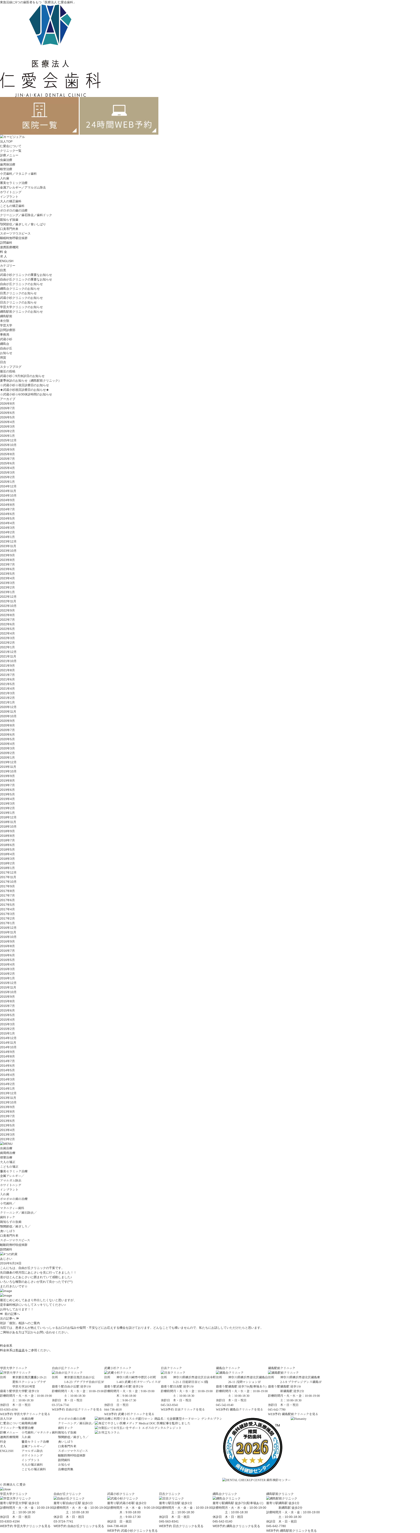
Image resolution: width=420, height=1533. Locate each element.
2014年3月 (7, 1079)
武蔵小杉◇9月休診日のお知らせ (22, 376)
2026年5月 (7, 417)
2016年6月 (7, 955)
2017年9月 (7, 886)
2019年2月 (7, 808)
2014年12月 (8, 1038)
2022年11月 (8, 601)
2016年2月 (7, 973)
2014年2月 (7, 1084)
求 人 (3, 256)
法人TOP (6, 141)
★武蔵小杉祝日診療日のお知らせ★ (24, 389)
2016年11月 (8, 932)
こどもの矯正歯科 (12, 206)
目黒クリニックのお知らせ (18, 293)
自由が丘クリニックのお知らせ (21, 284)
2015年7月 (7, 1006)
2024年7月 (7, 509)
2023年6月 (7, 569)
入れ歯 (4, 178)
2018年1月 (7, 868)
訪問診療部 (7, 330)
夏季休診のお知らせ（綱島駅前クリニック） (30, 380)
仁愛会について (10, 146)
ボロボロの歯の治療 (14, 210)
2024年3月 (7, 527)
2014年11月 (8, 1042)
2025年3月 (7, 472)
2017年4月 (7, 909)
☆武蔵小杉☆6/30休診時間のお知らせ (26, 394)
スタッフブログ (10, 366)
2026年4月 (7, 422)
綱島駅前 (6, 316)
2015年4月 (7, 1019)
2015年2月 (7, 1029)
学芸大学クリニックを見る (32, 1414)
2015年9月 (7, 996)
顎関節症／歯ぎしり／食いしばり (23, 224)
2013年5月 (7, 1125)
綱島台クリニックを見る (246, 1409)
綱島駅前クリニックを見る (300, 1414)
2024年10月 (8, 495)
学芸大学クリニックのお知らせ (21, 307)
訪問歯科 (6, 242)
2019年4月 (7, 799)
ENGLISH (6, 261)
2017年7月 (7, 895)
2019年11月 (8, 766)
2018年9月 (7, 831)
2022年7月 (7, 619)
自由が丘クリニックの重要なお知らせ (26, 279)
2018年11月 (8, 822)
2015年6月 (7, 1010)
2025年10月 (8, 445)
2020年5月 (7, 739)
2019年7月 (7, 785)
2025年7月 (7, 458)
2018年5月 (7, 849)
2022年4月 (7, 633)
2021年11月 (8, 656)
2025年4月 (7, 468)
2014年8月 (7, 1056)
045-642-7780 (276, 1526)
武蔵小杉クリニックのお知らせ (21, 298)
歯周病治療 (7, 164)
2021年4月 (7, 688)
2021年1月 (7, 702)
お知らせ (6, 353)
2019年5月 (7, 794)
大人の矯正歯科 (10, 201)
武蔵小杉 (6, 339)
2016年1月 (7, 978)
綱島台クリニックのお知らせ (20, 288)
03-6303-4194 (10, 1521)
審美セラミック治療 (14, 183)
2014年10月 (8, 1047)
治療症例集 (65, 1469)
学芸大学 (6, 325)
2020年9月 (7, 720)
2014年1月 (7, 1088)
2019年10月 (8, 771)
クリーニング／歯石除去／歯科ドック (26, 215)
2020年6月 (7, 734)
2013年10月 (8, 1102)
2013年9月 (7, 1107)
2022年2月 (7, 642)
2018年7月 (7, 840)
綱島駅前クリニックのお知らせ (21, 311)
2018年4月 (7, 854)
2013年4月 (7, 1130)
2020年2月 (7, 753)
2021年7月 (7, 675)
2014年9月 (7, 1052)
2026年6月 (7, 412)
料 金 (3, 252)
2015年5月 (7, 1015)
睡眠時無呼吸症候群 (14, 238)
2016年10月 (8, 937)
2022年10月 (8, 606)
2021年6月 (7, 679)
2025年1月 (7, 481)
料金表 (20, 1350)
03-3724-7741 (63, 1521)
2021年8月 (7, 670)
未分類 (4, 320)
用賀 (3, 357)
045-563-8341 (169, 1521)
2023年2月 (7, 587)
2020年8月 (7, 725)
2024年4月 (7, 523)
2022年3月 (7, 638)
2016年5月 (7, 960)
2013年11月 (8, 1098)
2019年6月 (7, 789)
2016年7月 (7, 950)
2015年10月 (8, 992)
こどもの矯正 (9, 1166)
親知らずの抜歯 (10, 1222)
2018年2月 (7, 863)
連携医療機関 (9, 247)
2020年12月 (8, 707)
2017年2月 (7, 918)
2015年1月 (7, 1033)
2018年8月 (7, 835)
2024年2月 (7, 532)
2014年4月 (7, 1075)
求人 (3, 1446)
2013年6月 (7, 1120)
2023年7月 (7, 564)
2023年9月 (7, 555)
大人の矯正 (7, 1162)
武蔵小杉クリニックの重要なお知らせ (26, 275)
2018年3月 (7, 858)
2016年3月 (7, 969)
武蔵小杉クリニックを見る (136, 1414)
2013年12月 (8, 1093)
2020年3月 (7, 748)
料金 (3, 1441)
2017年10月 (8, 881)
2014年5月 (7, 1070)
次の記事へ (8, 1318)
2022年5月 (7, 629)
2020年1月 (7, 757)
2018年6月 (7, 845)
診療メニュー (9, 1432)
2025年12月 (8, 440)
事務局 (4, 334)
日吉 (3, 362)
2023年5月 (7, 573)
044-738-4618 (117, 1526)
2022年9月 (7, 610)
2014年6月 (7, 1065)
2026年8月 (7, 403)
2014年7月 (7, 1061)
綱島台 (4, 343)
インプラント (9, 196)
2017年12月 (8, 872)
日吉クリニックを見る (190, 1409)
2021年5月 (7, 684)
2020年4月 (7, 743)
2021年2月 (7, 698)
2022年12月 (8, 596)
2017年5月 (7, 904)
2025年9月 (7, 449)
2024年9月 (7, 500)
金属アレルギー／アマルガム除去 (23, 187)
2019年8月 (7, 780)
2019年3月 (7, 803)
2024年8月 (7, 504)
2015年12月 (8, 983)
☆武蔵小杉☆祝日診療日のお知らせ (24, 385)
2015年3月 (7, 1024)
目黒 (3, 270)
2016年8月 (7, 946)
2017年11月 (8, 877)
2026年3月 (7, 426)
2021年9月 (7, 665)
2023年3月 (7, 583)
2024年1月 (7, 537)
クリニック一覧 (10, 150)
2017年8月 (7, 891)
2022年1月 (7, 647)
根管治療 (6, 169)
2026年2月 (7, 431)
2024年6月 (7, 514)
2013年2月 (7, 1139)
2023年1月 (7, 592)
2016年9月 (7, 941)
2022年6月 (7, 624)
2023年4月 (7, 578)
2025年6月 (7, 463)
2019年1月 (7, 812)
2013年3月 (7, 1134)
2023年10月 (8, 550)
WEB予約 (6, 1414)
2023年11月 (8, 546)
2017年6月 (7, 900)
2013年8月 (7, 1111)
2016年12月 (8, 927)
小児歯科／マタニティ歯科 (18, 173)
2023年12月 (8, 541)
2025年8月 (7, 454)
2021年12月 (8, 652)
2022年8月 (7, 615)
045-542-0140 (222, 1521)
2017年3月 (7, 914)
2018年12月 (8, 817)
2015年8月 (7, 1001)
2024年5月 (7, 518)
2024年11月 (8, 491)
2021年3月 (7, 693)
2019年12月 (8, 762)
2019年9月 (7, 776)
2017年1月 (7, 923)
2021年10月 (8, 661)
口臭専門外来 (9, 229)
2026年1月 (7, 435)
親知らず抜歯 (9, 219)
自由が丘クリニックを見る (84, 1409)
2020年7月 (7, 730)
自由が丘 (6, 348)
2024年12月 (8, 486)
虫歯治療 (6, 160)
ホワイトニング (10, 192)
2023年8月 (7, 560)
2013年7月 (7, 1116)
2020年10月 (8, 716)
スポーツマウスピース (15, 233)
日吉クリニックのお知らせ (18, 302)
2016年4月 (7, 964)
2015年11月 (8, 987)
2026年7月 (7, 408)
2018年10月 (8, 826)
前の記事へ (12, 1314)
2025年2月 (7, 477)
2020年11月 (8, 711)
